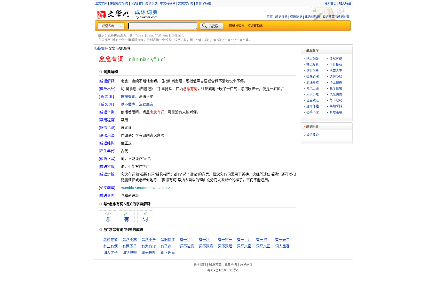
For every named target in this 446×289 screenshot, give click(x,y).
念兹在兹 (110, 240)
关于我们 (200, 264)
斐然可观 (336, 59)
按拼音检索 (236, 25)
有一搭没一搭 (267, 240)
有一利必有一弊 (211, 240)
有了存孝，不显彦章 (177, 246)
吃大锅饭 (312, 59)
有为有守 (148, 246)
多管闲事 (312, 70)
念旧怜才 (168, 240)
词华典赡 (129, 252)
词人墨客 (282, 246)
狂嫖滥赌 (336, 112)
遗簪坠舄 (336, 76)
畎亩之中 (336, 70)
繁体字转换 (203, 3)
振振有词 (128, 96)
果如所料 (336, 106)
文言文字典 (185, 3)
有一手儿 (244, 240)
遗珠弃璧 (312, 82)
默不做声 (128, 104)
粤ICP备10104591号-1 (223, 270)
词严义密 (244, 246)
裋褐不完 (312, 112)
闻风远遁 (312, 88)
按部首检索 (255, 25)
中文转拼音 (168, 3)
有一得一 (225, 240)
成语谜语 (296, 17)
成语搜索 (281, 17)
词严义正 (263, 246)
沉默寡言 (146, 104)
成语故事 (328, 17)
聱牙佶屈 (336, 88)
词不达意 (187, 246)
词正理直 (168, 252)
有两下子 (129, 246)
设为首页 (330, 3)
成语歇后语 (312, 17)
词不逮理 (225, 246)
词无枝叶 (148, 252)
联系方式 (215, 264)
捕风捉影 (312, 64)
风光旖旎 (336, 94)
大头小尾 (312, 94)
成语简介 (312, 135)
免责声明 (231, 264)
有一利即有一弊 (192, 240)
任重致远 (312, 100)
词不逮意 (206, 246)
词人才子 (110, 252)
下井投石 (336, 64)
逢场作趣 (312, 106)
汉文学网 (101, 3)
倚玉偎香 (336, 82)
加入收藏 (345, 3)
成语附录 (343, 17)
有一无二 (282, 240)
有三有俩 (110, 246)
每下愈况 (336, 100)
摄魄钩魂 (312, 76)
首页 (270, 17)
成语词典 (151, 3)
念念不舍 (148, 240)
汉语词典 (137, 3)
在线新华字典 (119, 3)
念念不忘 (129, 240)
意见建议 (246, 264)
